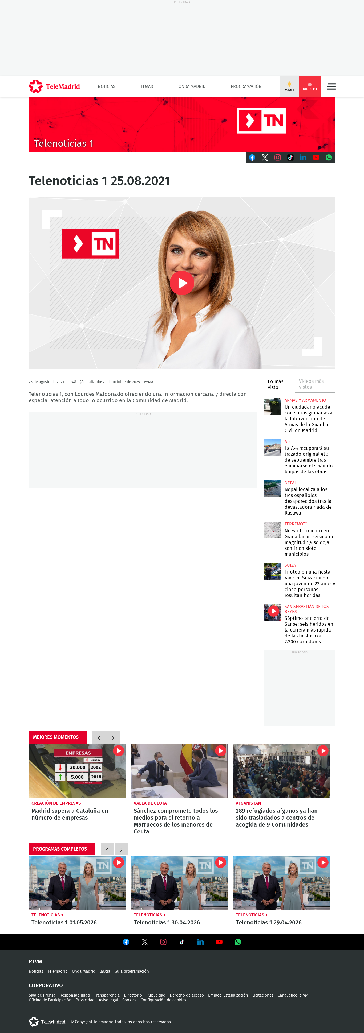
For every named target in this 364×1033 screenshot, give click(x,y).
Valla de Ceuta (150, 803)
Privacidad (85, 1000)
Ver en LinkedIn (200, 942)
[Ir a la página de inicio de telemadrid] (54, 86)
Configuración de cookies (163, 1000)
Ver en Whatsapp (238, 942)
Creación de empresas (56, 803)
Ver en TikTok (182, 943)
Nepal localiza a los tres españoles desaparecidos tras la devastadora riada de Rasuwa (272, 488)
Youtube (316, 157)
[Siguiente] (113, 737)
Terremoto (296, 524)
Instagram (277, 157)
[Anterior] (99, 737)
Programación (246, 86)
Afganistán (248, 803)
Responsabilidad (75, 995)
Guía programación (132, 971)
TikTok (290, 157)
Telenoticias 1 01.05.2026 (77, 883)
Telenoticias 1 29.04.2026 (281, 883)
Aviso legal (108, 1000)
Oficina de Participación (50, 1000)
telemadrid (47, 1022)
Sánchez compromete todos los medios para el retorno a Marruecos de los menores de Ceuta (179, 771)
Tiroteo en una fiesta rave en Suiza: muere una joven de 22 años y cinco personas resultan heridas (272, 571)
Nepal (291, 483)
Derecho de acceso (187, 995)
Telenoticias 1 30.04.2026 (179, 883)
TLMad (147, 86)
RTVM (35, 961)
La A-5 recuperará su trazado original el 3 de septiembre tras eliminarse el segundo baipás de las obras (272, 447)
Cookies (129, 1000)
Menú (331, 86)
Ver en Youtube (219, 942)
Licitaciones (262, 995)
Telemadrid (57, 971)
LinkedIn (303, 157)
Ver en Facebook (126, 943)
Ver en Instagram (163, 942)
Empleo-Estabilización (228, 995)
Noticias (106, 86)
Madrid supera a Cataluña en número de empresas (77, 771)
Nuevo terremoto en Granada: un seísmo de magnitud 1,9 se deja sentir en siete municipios (272, 530)
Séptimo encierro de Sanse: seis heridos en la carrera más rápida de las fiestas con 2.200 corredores (272, 612)
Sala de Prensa (42, 995)
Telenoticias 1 (47, 915)
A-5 (288, 441)
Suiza (290, 565)
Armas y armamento (305, 400)
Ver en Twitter (144, 943)
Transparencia (107, 995)
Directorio (133, 995)
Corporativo (46, 985)
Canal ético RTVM (293, 995)
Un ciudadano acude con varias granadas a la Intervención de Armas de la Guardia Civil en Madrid (272, 406)
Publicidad (155, 995)
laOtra (105, 971)
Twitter (264, 157)
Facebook (252, 157)
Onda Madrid (192, 86)
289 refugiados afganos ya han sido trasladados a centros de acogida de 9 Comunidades (281, 771)
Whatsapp (328, 157)
